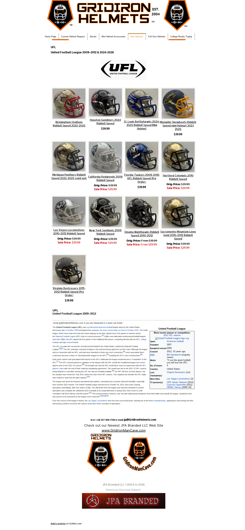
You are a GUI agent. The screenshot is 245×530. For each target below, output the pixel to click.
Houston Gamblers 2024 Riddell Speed (105, 121)
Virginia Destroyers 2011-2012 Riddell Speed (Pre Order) (69, 291)
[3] (62, 349)
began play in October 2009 (67, 330)
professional (93, 327)
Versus (177, 387)
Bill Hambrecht (174, 354)
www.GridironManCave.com (124, 430)
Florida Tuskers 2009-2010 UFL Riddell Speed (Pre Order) (141, 178)
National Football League (65, 336)
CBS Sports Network (177, 382)
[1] (103, 335)
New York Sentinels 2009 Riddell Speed (105, 231)
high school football (70, 342)
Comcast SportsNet (176, 384)
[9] (113, 371)
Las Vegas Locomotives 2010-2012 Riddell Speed (69, 231)
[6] (141, 354)
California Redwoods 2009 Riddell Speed (105, 178)
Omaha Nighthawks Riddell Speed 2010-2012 (141, 233)
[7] (57, 361)
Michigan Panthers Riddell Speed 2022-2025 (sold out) (69, 176)
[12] (101, 396)
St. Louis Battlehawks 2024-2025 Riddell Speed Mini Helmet (142, 125)
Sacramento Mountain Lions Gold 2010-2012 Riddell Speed (178, 235)
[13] (104, 396)
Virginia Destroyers (176, 372)
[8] (83, 364)
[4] (124, 352)
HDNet (170, 387)
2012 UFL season (172, 335)
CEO (152, 355)
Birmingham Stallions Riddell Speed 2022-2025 (69, 123)
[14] (107, 396)
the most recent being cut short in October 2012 (119, 330)
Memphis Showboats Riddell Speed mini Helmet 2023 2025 (178, 125)
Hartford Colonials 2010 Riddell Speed (178, 177)
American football (175, 341)
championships (160, 401)
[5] (107, 354)
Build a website (58, 523)
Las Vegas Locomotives (178, 378)
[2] (60, 349)
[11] (90, 393)
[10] (88, 377)
